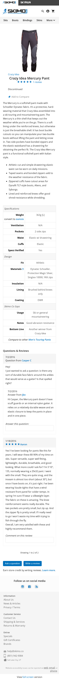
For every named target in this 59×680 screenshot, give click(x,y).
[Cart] (54, 11)
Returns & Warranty (14, 625)
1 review (37, 82)
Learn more (48, 570)
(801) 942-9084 (15, 655)
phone (53, 670)
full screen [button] (28, 677)
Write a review (32, 563)
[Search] (44, 11)
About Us (9, 599)
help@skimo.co (15, 651)
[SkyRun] (25, 3)
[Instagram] (22, 587)
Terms (16, 607)
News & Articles (12, 603)
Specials (8, 636)
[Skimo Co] (16, 13)
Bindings (27, 20)
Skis (5, 20)
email (52, 667)
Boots (15, 20)
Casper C (26, 360)
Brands (7, 643)
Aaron (23, 444)
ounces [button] (20, 219)
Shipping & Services (14, 621)
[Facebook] (29, 587)
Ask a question (12, 563)
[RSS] (36, 587)
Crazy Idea (13, 74)
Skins (39, 20)
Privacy (7, 607)
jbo (24, 394)
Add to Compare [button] (20, 96)
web (46, 667)
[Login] (49, 11)
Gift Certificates (12, 640)
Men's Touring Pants (39, 339)
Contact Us (9, 617)
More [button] (49, 20)
